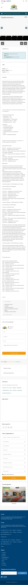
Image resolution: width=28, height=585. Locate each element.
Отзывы (4, 563)
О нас (3, 562)
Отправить (22, 573)
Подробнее (3, 536)
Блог (3, 560)
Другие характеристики (8, 474)
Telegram (14, 387)
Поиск (14, 478)
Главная (4, 552)
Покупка (4, 555)
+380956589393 (5, 390)
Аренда (17, 487)
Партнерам (4, 559)
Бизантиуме (19, 582)
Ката (24, 487)
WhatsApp (19, 387)
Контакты (4, 565)
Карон (21, 487)
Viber (10, 387)
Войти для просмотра (9, 373)
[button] (2, 3)
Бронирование (5, 557)
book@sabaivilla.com (6, 393)
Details (2, 546)
